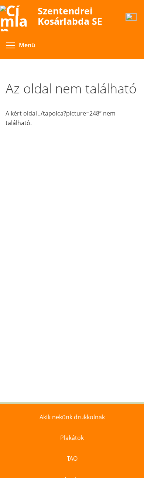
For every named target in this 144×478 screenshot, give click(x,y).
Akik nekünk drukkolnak (72, 417)
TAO (72, 458)
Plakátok (72, 438)
